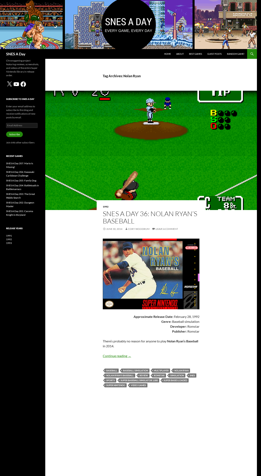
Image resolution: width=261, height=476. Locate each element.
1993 (9, 243)
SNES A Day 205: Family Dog (21, 180)
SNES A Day (15, 54)
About (180, 54)
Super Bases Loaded (175, 380)
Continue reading (117, 356)
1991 (9, 235)
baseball (111, 370)
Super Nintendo (115, 385)
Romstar (159, 375)
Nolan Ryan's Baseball (120, 375)
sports (110, 380)
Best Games (195, 54)
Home (167, 54)
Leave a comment (167, 228)
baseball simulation (135, 370)
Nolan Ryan (181, 370)
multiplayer (161, 370)
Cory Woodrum (138, 228)
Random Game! (235, 54)
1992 (105, 206)
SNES (192, 375)
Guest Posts (214, 54)
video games (138, 385)
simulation (177, 375)
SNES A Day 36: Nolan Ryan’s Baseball (150, 217)
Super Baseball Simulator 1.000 (139, 380)
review (143, 375)
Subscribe (14, 134)
